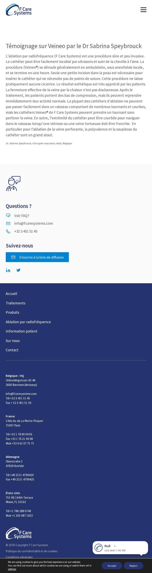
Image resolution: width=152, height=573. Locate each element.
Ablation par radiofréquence (28, 321)
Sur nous (13, 340)
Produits (12, 312)
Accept (112, 565)
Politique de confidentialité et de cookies (32, 551)
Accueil (11, 293)
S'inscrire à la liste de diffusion (41, 257)
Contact (12, 350)
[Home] (18, 10)
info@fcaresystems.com (33, 223)
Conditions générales (19, 557)
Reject (133, 565)
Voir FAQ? (21, 215)
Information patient (21, 331)
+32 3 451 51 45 (25, 231)
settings (12, 569)
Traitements (15, 303)
